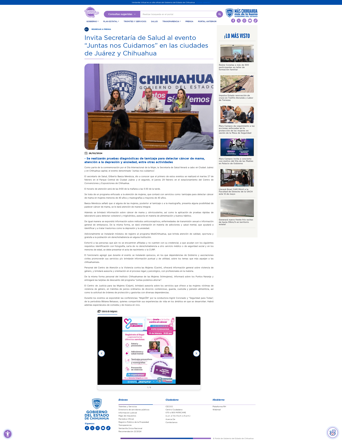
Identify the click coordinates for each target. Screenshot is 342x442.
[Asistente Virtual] (332, 432)
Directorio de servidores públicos (133, 409)
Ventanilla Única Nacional (130, 428)
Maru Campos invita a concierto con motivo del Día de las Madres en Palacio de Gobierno (236, 161)
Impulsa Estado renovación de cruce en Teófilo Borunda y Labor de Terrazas (236, 97)
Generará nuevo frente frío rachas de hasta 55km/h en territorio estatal (236, 222)
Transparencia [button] (170, 21)
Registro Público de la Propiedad (133, 422)
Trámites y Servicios (135, 21)
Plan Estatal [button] (110, 21)
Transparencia (124, 425)
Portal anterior (207, 21)
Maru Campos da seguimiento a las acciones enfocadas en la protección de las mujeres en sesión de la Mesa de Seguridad (237, 129)
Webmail (217, 409)
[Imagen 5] (150, 381)
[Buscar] (219, 14)
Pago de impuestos (127, 416)
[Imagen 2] (141, 381)
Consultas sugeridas (120, 14)
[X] (92, 428)
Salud (154, 21)
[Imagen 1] (138, 381)
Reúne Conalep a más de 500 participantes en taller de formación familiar (234, 67)
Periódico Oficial (126, 419)
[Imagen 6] (154, 381)
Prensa (189, 21)
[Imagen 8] (160, 381)
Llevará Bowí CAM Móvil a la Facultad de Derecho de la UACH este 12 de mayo (236, 191)
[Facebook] (87, 428)
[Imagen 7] (157, 381)
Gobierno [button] (91, 21)
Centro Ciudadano (174, 409)
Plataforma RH (219, 406)
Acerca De (170, 419)
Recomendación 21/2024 (129, 431)
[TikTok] (108, 428)
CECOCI (169, 406)
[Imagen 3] (144, 381)
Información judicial (127, 412)
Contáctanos (171, 422)
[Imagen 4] (147, 381)
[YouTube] (103, 428)
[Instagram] (98, 428)
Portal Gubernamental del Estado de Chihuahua (91, 9)
